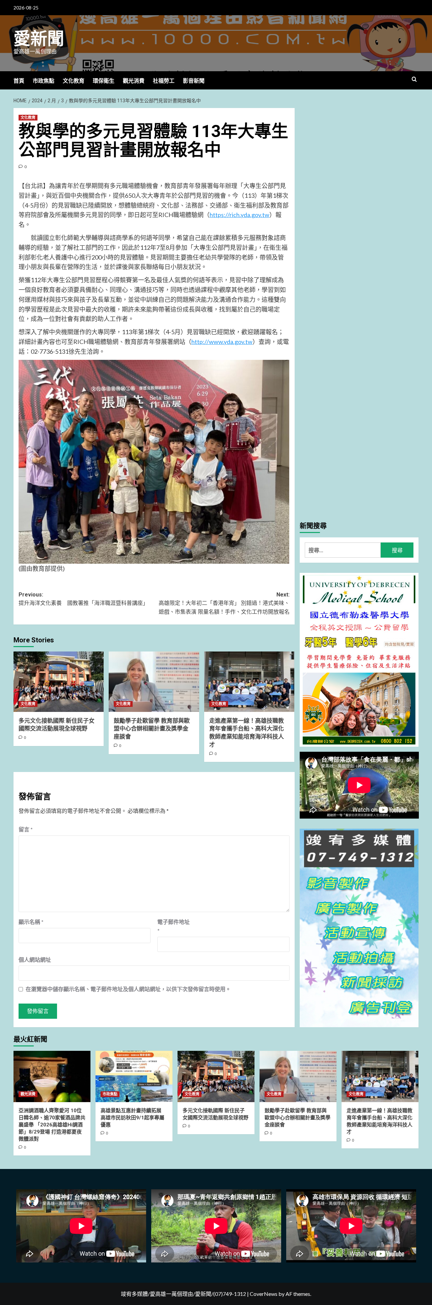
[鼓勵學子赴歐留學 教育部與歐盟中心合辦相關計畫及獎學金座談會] (154, 681)
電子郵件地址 (173, 926)
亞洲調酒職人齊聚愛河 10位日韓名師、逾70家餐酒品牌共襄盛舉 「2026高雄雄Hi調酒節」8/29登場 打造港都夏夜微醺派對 (52, 1125)
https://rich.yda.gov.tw (239, 214)
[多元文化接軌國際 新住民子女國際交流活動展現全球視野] (59, 681)
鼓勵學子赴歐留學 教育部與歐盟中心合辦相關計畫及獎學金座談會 (152, 728)
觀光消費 (133, 81)
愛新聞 (39, 39)
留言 (26, 829)
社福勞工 (163, 81)
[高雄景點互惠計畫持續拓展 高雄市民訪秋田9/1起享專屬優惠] (134, 1076)
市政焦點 (43, 81)
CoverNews (263, 1293)
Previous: (83, 599)
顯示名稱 (31, 921)
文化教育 (73, 81)
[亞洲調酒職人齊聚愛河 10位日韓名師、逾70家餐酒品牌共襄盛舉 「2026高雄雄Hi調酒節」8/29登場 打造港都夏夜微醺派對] (52, 1076)
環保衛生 (103, 81)
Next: (224, 603)
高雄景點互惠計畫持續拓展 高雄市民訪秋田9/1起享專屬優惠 (132, 1118)
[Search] (414, 79)
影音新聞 (194, 81)
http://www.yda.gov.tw (221, 341)
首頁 (19, 81)
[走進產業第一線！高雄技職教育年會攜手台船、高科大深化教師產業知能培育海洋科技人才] (249, 681)
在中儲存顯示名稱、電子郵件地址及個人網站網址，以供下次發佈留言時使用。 (128, 989)
